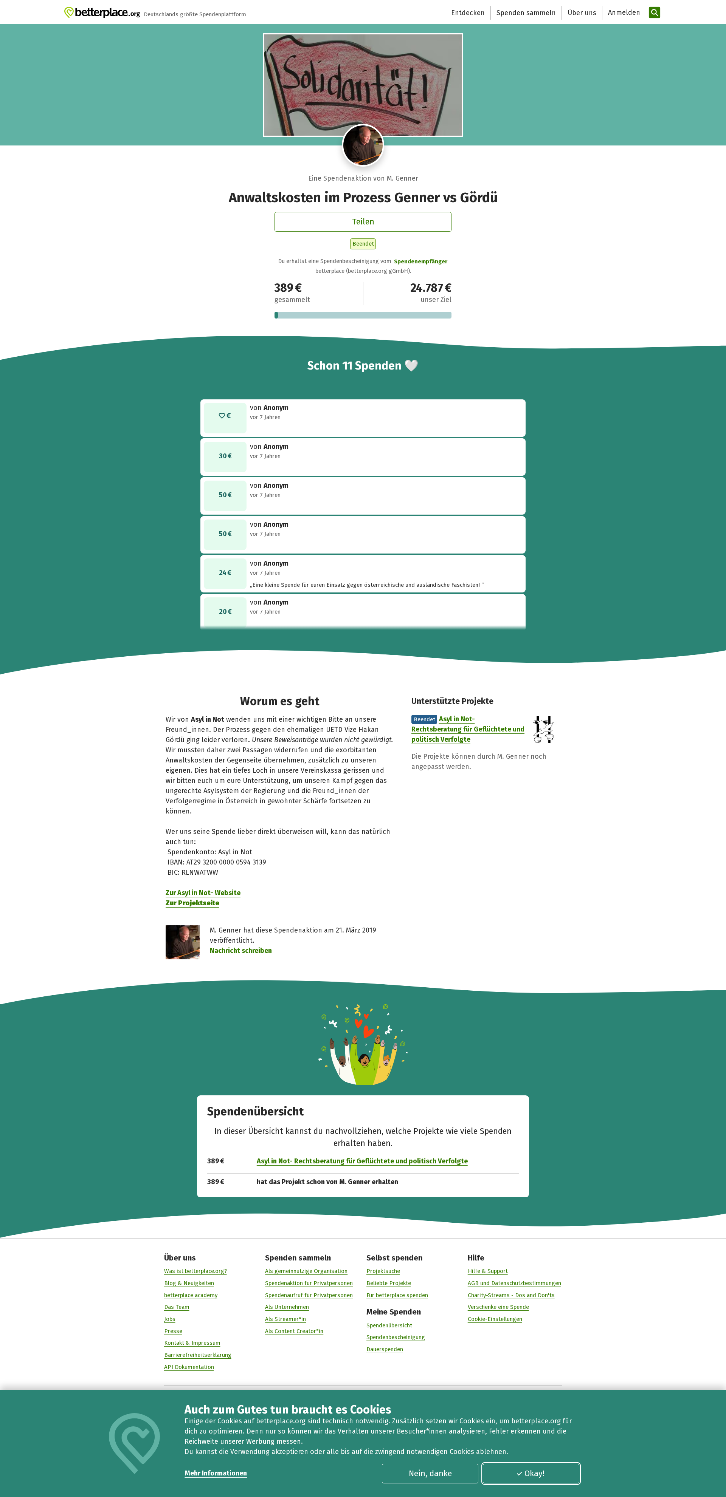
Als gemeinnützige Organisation (306, 1271)
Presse (173, 1331)
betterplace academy (190, 1295)
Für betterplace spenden (397, 1295)
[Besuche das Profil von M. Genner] (363, 145)
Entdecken (468, 13)
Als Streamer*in (285, 1319)
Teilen (363, 222)
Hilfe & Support (488, 1271)
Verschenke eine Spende (498, 1307)
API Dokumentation (189, 1367)
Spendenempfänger (420, 261)
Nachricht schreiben (241, 950)
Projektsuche (383, 1271)
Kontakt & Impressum (192, 1342)
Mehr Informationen (216, 1473)
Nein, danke (430, 1473)
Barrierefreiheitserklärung (197, 1355)
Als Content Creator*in (294, 1331)
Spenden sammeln (526, 13)
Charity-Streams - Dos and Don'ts (511, 1295)
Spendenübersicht (389, 1325)
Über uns (582, 13)
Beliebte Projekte (388, 1283)
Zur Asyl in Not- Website (203, 893)
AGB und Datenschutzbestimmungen (514, 1283)
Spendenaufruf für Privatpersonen (309, 1295)
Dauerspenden (384, 1349)
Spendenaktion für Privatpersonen (309, 1283)
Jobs (169, 1319)
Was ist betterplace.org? (195, 1271)
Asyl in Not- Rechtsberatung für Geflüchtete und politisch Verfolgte (467, 729)
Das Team (176, 1307)
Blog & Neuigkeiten (189, 1283)
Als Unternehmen (287, 1307)
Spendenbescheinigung (395, 1337)
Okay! (534, 1473)
